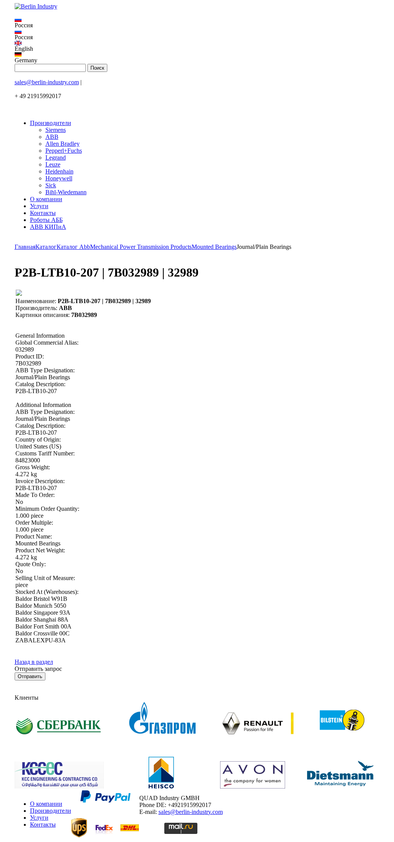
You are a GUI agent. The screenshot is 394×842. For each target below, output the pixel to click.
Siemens (55, 130)
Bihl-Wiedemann (66, 192)
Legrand (55, 157)
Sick (50, 185)
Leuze (52, 164)
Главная (25, 246)
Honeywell (58, 178)
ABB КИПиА (48, 226)
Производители (50, 123)
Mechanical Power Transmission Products (141, 246)
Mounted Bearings (214, 246)
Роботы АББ (46, 220)
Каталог (46, 246)
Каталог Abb (73, 246)
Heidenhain (59, 171)
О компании (46, 199)
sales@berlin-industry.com (47, 82)
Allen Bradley (62, 143)
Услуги (39, 206)
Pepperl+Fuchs (63, 150)
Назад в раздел (34, 662)
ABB (51, 136)
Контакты (43, 213)
